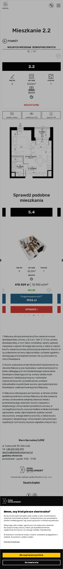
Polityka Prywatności (12, 542)
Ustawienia (31, 562)
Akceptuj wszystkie (31, 555)
